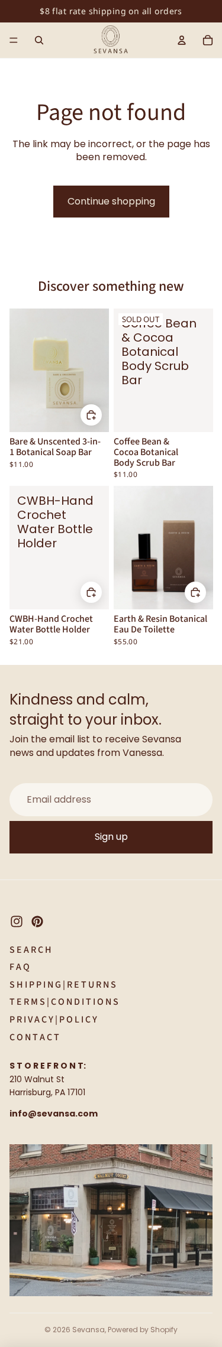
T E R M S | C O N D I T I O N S (63, 1001)
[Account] (182, 40)
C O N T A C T (34, 1037)
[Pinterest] (37, 921)
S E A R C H (30, 949)
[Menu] (13, 40)
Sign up (111, 836)
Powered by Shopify (143, 1330)
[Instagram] (16, 921)
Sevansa (88, 1330)
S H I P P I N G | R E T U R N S (62, 984)
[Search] (39, 40)
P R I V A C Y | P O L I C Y (53, 1019)
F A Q (19, 966)
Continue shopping (111, 201)
